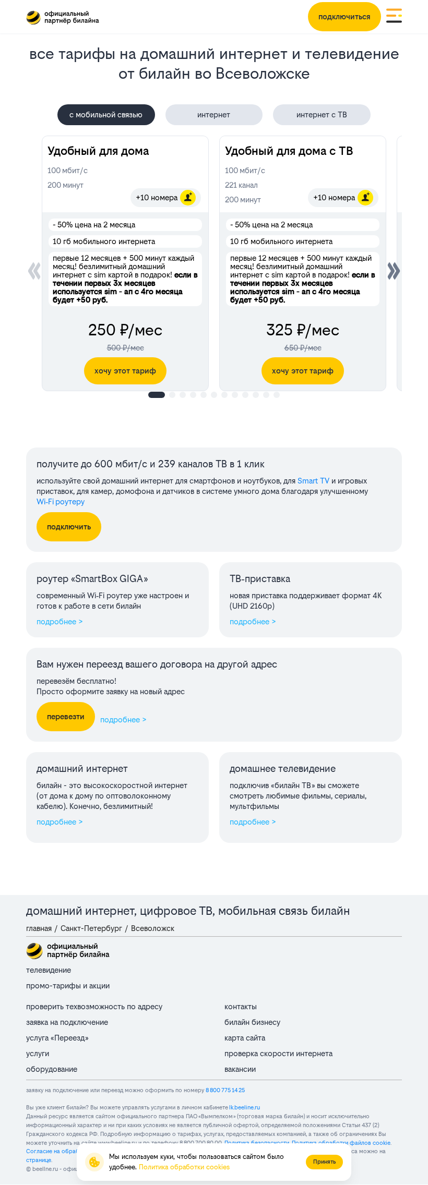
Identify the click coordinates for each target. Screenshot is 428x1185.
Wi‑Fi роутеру (61, 501)
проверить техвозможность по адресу (94, 1006)
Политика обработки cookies (184, 1167)
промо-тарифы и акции (68, 985)
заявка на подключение (67, 1022)
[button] (394, 270)
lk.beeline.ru (244, 1107)
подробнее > (60, 621)
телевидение (48, 969)
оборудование (51, 1069)
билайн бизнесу (252, 1022)
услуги (37, 1053)
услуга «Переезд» (57, 1037)
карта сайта (244, 1037)
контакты (240, 1006)
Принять (324, 1161)
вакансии (240, 1069)
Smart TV (313, 480)
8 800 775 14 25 (225, 1090)
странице (38, 1160)
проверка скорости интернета (278, 1053)
